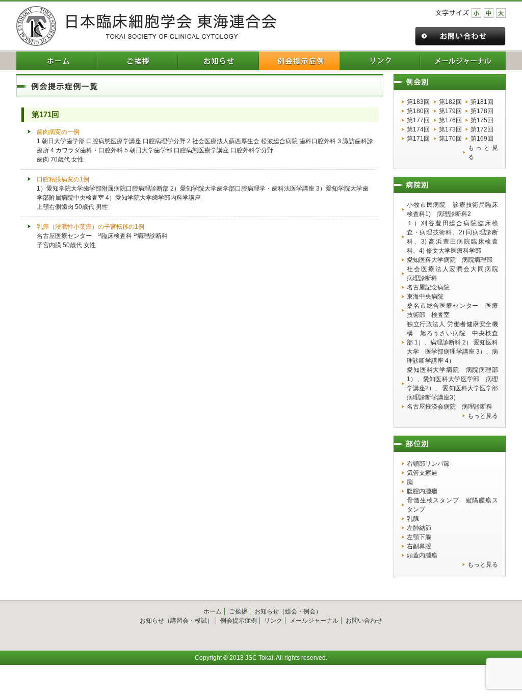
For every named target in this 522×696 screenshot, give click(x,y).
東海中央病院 (425, 296)
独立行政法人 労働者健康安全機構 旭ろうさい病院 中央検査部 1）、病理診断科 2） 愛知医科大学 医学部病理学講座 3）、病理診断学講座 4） (452, 342)
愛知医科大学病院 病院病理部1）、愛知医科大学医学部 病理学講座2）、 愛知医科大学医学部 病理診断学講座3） (452, 383)
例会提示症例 (238, 620)
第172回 (482, 129)
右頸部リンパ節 (428, 463)
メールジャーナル (314, 620)
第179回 (450, 111)
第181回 (482, 101)
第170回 (450, 138)
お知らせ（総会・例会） (288, 611)
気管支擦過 (422, 472)
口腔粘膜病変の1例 (63, 179)
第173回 (450, 129)
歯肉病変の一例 (58, 132)
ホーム (212, 611)
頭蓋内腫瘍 (422, 555)
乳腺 (413, 518)
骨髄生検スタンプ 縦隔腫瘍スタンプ (452, 505)
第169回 (482, 138)
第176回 (450, 120)
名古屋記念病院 (428, 287)
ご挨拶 (238, 611)
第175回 (482, 120)
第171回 (418, 138)
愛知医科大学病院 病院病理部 (449, 259)
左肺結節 (419, 527)
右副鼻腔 (419, 546)
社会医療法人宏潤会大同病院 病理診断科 (452, 273)
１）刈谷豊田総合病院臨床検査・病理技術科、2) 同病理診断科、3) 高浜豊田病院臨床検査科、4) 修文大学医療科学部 (452, 237)
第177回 (418, 120)
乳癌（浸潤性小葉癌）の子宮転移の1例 (90, 226)
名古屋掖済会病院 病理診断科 (449, 406)
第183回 (418, 101)
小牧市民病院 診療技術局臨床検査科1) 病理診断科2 (452, 209)
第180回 (418, 111)
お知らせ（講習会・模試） (176, 620)
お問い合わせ (364, 620)
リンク (273, 620)
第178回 (482, 111)
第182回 (450, 101)
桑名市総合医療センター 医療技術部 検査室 (452, 310)
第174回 (418, 129)
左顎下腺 (419, 537)
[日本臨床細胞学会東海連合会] (146, 26)
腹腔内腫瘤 (422, 491)
